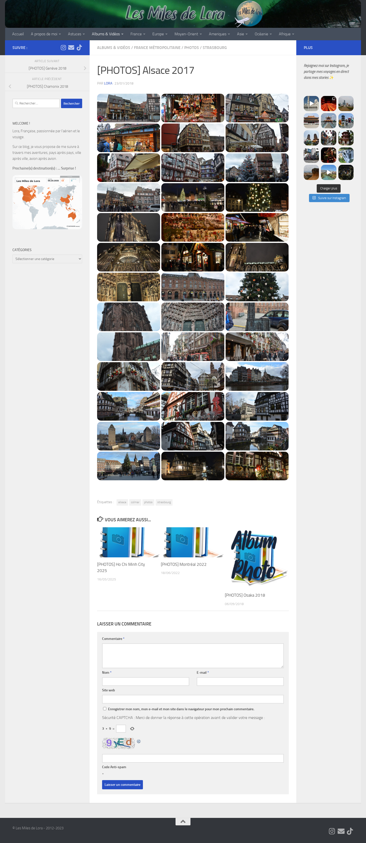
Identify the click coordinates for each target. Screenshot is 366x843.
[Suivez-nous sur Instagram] (63, 47)
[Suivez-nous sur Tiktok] (79, 47)
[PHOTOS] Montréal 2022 (184, 564)
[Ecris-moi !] (71, 47)
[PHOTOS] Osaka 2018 (245, 595)
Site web (108, 690)
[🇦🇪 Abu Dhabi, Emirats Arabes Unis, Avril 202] (311, 103)
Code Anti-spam (114, 767)
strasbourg (164, 502)
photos (148, 502)
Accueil (18, 34)
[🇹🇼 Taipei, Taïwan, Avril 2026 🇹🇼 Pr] (346, 172)
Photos (191, 47)
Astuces (74, 34)
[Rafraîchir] (139, 740)
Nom (107, 672)
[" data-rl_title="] (128, 108)
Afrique (285, 34)
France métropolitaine (157, 47)
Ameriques (217, 34)
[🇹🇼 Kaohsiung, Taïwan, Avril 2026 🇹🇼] (328, 103)
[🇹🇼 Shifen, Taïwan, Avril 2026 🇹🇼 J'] (346, 155)
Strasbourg (215, 47)
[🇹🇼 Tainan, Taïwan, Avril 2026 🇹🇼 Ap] (311, 155)
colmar (135, 502)
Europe (158, 34)
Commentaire (113, 639)
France (136, 34)
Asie (240, 34)
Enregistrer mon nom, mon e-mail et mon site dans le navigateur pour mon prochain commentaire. (181, 709)
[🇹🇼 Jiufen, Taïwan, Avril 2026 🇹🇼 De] (328, 155)
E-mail (203, 672)
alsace (122, 502)
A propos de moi (44, 34)
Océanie (261, 34)
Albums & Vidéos (106, 34)
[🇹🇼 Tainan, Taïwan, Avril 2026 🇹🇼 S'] (328, 137)
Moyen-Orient (186, 34)
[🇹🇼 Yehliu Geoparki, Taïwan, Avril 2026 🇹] (311, 172)
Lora (108, 83)
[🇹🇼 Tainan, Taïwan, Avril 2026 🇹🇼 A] (346, 137)
